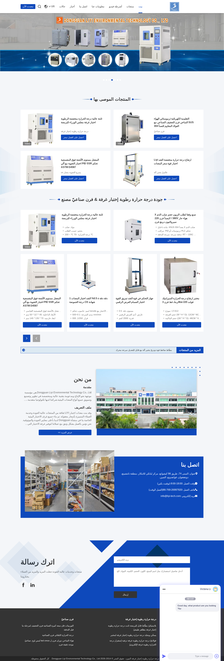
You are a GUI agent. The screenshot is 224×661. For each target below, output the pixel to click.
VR (53, 6)
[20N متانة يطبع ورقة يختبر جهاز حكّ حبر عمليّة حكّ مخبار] (23, 350)
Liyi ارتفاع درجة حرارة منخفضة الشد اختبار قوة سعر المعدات (172, 162)
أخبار (72, 6)
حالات (62, 6)
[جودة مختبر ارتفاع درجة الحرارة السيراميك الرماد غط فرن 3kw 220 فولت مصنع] (181, 275)
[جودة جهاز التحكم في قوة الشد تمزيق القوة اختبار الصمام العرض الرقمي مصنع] (135, 275)
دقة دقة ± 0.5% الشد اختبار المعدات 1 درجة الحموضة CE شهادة (88, 300)
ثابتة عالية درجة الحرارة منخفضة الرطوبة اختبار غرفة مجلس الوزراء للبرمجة (81, 120)
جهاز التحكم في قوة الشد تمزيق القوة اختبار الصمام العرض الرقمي (134, 300)
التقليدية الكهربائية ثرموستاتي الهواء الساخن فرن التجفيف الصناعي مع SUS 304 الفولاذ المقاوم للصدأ (174, 122)
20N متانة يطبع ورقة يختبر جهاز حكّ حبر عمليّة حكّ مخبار (146, 350)
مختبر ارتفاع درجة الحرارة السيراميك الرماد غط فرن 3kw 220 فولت (180, 300)
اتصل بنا (83, 6)
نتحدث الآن (28, 6)
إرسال (125, 594)
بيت (140, 6)
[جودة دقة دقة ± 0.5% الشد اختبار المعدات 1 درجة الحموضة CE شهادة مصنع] (88, 275)
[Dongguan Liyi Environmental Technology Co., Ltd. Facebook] (23, 585)
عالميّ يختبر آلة (160, 172)
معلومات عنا (98, 6)
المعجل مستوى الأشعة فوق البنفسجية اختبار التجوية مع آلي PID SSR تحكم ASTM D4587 (80, 163)
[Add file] (217, 656)
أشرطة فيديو (115, 6)
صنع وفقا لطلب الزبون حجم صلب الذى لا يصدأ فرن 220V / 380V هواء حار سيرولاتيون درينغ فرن (175, 218)
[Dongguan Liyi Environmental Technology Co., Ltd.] (186, 6)
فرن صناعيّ (159, 131)
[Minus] (164, 589)
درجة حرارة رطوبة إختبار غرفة (74, 131)
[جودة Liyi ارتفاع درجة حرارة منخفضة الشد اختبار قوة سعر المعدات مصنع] (132, 169)
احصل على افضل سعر (73, 137)
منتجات (130, 6)
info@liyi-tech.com (171, 496)
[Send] (164, 656)
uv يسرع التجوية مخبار (71, 172)
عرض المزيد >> (65, 432)
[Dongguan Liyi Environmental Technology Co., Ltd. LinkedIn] (32, 585)
